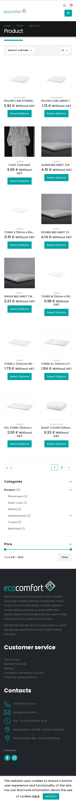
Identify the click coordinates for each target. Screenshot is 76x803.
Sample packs (17, 516)
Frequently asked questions (20, 677)
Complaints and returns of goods (24, 673)
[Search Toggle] (64, 6)
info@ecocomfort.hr (24, 712)
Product (9, 490)
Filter (65, 557)
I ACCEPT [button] (51, 796)
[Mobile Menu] (68, 13)
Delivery (8, 668)
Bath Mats (14, 528)
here (36, 796)
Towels (19, 161)
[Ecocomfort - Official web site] (15, 11)
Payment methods (15, 664)
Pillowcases (19, 97)
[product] (19, 77)
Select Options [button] (19, 113)
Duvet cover (56, 424)
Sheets (56, 161)
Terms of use (12, 659)
